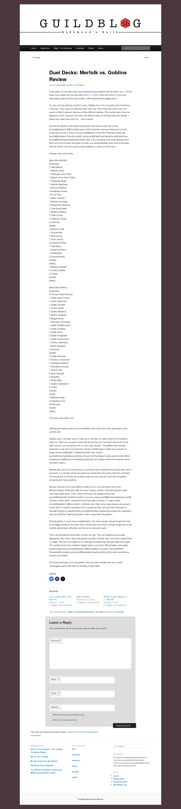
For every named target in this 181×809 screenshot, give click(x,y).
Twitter (91, 48)
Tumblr (74, 777)
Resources (45, 48)
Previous (35, 57)
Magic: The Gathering (62, 48)
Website (54, 707)
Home (33, 48)
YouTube (75, 771)
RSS (74, 749)
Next (147, 57)
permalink (120, 612)
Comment (56, 640)
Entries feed (118, 778)
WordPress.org (120, 784)
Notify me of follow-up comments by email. (68, 714)
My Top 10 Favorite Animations (44, 761)
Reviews (89, 612)
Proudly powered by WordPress (90, 799)
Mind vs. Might (91, 94)
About (100, 48)
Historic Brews (83, 596)
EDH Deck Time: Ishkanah (42, 765)
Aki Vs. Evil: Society (39, 756)
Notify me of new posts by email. (64, 720)
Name (55, 679)
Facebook (80, 48)
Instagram (76, 760)
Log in (116, 775)
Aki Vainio (80, 85)
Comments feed (120, 781)
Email (55, 693)
